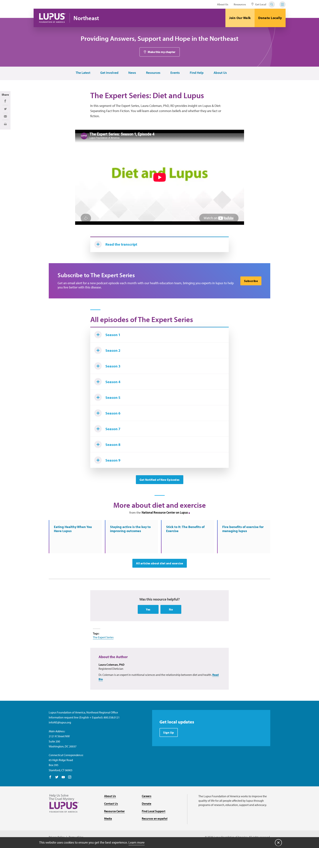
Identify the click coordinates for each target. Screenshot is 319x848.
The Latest (83, 73)
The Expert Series (103, 637)
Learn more (136, 842)
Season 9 (112, 460)
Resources (240, 4)
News (132, 73)
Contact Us (111, 803)
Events (175, 73)
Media (108, 818)
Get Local (260, 4)
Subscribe (251, 281)
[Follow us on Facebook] (50, 777)
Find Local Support (153, 811)
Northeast (86, 18)
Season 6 (112, 413)
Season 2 (112, 350)
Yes (148, 609)
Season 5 (112, 397)
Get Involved (109, 73)
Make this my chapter (161, 52)
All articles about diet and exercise (159, 563)
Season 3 (112, 366)
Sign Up (168, 732)
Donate (146, 803)
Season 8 (112, 444)
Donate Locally (270, 18)
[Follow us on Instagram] (69, 777)
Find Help (197, 73)
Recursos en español (154, 818)
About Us (222, 4)
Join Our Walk (240, 18)
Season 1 (112, 334)
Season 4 (112, 381)
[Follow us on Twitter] (56, 777)
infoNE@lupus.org (60, 722)
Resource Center (114, 811)
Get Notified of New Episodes (160, 479)
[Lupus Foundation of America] (52, 18)
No (171, 609)
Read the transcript (121, 244)
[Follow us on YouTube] (63, 777)
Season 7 (112, 428)
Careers (146, 796)
